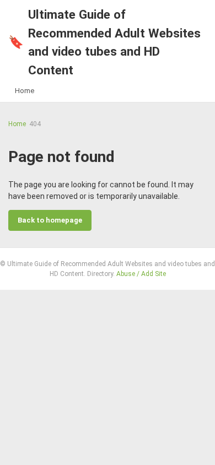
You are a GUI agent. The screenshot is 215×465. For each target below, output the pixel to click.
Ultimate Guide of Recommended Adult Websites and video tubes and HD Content (104, 42)
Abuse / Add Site (141, 274)
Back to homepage (50, 220)
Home (24, 90)
